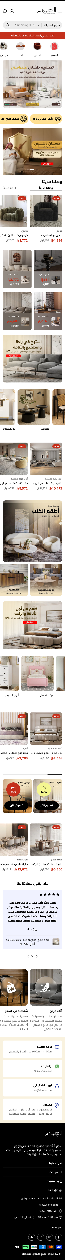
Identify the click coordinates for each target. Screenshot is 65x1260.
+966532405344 (49, 1211)
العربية (58, 1227)
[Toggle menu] (60, 11)
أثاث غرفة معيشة (53, 479)
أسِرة (25, 748)
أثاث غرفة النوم (54, 748)
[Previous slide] (60, 102)
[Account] (12, 11)
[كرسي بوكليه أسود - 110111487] (46, 211)
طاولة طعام (56, 860)
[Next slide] (4, 102)
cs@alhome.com (48, 1205)
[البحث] (8, 25)
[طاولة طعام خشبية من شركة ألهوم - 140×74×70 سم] (46, 839)
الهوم (50, 1253)
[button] (39, 102)
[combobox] (32, 25)
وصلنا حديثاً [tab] (46, 188)
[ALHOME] (46, 580)
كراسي (59, 231)
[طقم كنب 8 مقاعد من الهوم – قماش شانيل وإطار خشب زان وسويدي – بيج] (46, 459)
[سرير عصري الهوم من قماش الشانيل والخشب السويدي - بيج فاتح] (46, 728)
